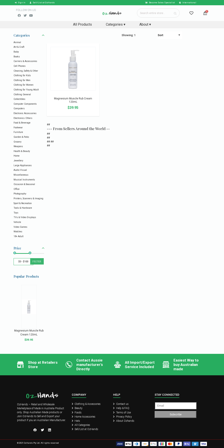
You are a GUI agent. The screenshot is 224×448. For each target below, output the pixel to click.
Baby (16, 51)
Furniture (18, 132)
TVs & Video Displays (25, 217)
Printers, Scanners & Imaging (28, 198)
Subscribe (176, 414)
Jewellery (18, 160)
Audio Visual (20, 170)
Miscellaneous (21, 174)
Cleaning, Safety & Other (26, 70)
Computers (19, 108)
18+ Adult (18, 236)
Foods (78, 412)
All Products (82, 24)
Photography (20, 193)
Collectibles (19, 99)
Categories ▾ (115, 24)
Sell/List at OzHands (86, 429)
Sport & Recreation (23, 203)
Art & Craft (19, 47)
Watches (18, 231)
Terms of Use (123, 412)
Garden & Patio (21, 137)
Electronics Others (23, 118)
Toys (16, 212)
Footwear (18, 127)
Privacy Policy (124, 416)
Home (16, 155)
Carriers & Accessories (25, 61)
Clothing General (22, 94)
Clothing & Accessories (87, 404)
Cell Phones (20, 66)
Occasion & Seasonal (24, 184)
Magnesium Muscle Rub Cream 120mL (73, 100)
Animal (17, 42)
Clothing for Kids (22, 75)
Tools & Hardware (23, 207)
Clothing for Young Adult (26, 89)
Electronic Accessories (25, 113)
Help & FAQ (122, 408)
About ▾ (145, 24)
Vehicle (17, 222)
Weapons (18, 146)
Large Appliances (23, 165)
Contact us (122, 404)
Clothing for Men (22, 80)
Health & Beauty (22, 151)
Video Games (20, 227)
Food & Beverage (22, 122)
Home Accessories (84, 416)
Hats (77, 420)
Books (17, 56)
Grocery (17, 141)
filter (37, 261)
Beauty (78, 408)
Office (16, 189)
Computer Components (25, 103)
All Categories (82, 425)
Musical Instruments (24, 179)
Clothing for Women (23, 84)
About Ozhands (125, 420)
